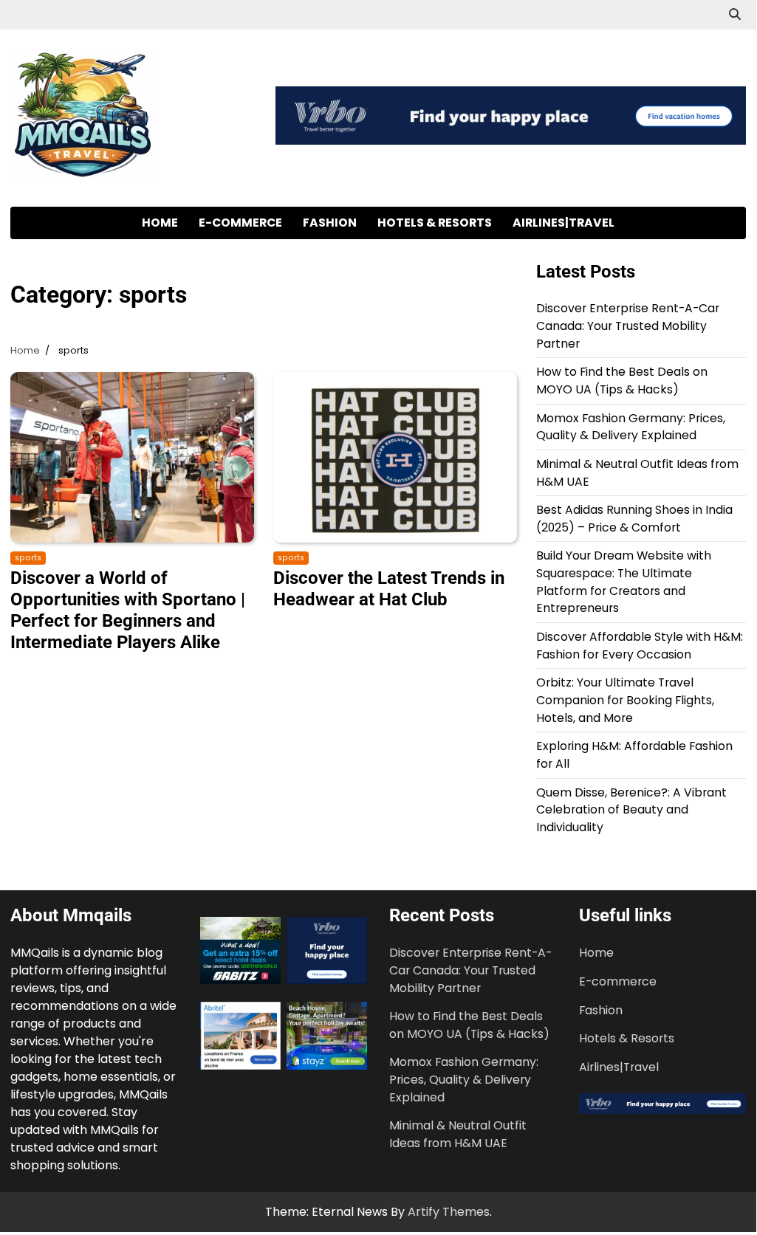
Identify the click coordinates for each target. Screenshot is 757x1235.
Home (160, 222)
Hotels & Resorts (434, 222)
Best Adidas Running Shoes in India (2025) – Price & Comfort (634, 518)
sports (28, 557)
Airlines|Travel (563, 222)
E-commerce (240, 222)
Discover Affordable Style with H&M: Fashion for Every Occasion (639, 645)
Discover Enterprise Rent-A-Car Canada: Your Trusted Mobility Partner (627, 325)
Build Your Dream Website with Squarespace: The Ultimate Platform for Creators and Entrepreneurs (623, 581)
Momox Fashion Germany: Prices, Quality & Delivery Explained (630, 427)
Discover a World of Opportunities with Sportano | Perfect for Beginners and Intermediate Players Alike (127, 610)
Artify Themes (449, 1211)
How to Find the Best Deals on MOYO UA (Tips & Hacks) (622, 380)
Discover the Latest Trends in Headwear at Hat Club (388, 589)
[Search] (735, 15)
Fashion (330, 222)
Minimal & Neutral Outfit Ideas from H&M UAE (458, 1134)
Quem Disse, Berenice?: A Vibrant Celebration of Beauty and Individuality (631, 810)
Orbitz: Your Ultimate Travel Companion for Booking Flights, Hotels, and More (625, 700)
